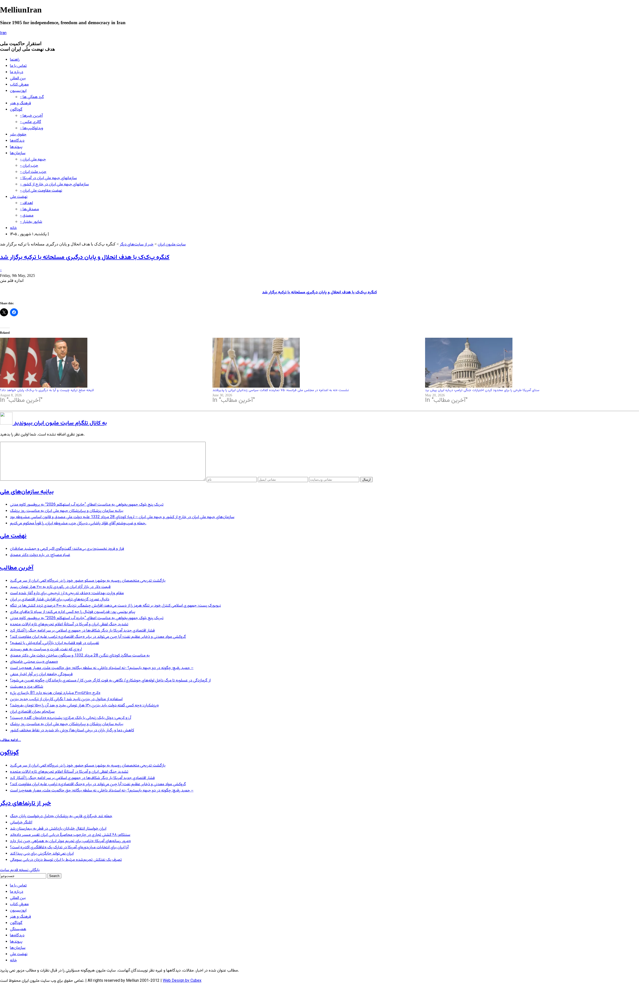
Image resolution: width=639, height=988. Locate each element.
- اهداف (26, 203)
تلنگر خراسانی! (21, 822)
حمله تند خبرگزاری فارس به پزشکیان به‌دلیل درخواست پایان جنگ (61, 816)
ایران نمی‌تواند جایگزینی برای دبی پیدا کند (42, 854)
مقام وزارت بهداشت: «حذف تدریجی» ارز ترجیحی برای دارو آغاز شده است (67, 593)
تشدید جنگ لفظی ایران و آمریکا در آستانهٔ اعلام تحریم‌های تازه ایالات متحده (69, 624)
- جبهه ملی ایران (33, 159)
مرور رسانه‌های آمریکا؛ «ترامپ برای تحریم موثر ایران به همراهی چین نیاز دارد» (70, 841)
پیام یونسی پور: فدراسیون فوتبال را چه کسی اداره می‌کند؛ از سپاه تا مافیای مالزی (72, 612)
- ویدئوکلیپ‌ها (31, 128)
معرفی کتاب (19, 85)
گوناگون (16, 110)
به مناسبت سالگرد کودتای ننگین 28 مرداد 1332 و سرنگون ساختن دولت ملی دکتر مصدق (80, 656)
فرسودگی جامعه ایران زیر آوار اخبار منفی (41, 674)
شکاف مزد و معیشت (26, 687)
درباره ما (16, 72)
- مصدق (26, 216)
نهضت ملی (18, 197)
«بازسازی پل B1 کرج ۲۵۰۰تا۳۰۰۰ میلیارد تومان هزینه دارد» (55, 693)
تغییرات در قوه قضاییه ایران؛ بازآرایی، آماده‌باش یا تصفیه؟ (54, 643)
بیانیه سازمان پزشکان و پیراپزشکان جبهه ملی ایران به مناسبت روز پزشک (66, 511)
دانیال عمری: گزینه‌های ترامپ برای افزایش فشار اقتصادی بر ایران (59, 599)
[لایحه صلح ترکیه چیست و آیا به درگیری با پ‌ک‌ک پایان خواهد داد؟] (103, 363)
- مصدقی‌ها (29, 209)
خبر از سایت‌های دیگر (137, 244)
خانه (13, 228)
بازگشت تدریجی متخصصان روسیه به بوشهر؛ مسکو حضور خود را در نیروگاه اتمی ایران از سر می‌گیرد (87, 581)
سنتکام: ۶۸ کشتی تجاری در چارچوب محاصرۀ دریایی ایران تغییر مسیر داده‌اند (70, 835)
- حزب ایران (29, 166)
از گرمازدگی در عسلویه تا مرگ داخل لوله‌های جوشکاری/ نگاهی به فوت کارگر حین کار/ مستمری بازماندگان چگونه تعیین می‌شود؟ (110, 680)
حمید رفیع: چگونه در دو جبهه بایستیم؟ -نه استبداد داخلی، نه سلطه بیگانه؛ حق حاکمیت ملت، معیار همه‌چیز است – (101, 668)
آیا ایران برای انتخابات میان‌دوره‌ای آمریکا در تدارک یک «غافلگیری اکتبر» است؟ (69, 847)
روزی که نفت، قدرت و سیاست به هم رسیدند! (46, 649)
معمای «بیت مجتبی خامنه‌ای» (34, 662)
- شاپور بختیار (31, 222)
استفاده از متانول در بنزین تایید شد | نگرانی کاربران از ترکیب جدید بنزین (66, 699)
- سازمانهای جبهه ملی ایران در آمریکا (48, 178)
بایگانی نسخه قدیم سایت (20, 870)
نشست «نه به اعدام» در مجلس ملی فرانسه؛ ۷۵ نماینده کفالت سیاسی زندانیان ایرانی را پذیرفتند (280, 390)
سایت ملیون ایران (172, 244)
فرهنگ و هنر (20, 103)
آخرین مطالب (16, 568)
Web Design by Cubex (182, 981)
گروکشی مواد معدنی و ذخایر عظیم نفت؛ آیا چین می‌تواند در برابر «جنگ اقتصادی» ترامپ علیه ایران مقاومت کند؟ (98, 637)
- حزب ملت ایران (33, 172)
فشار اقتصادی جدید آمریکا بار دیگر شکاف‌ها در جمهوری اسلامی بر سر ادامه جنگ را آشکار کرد (82, 631)
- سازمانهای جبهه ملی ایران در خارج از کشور (54, 184)
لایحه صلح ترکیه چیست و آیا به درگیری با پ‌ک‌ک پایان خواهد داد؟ (47, 390)
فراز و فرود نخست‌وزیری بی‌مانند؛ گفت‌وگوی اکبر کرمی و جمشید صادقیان (67, 549)
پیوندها (16, 147)
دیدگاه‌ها (17, 141)
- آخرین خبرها (31, 116)
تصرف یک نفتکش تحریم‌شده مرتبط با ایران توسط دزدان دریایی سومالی (66, 860)
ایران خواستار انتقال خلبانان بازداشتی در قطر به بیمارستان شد (58, 829)
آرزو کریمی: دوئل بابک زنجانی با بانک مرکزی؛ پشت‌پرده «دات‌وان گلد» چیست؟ (70, 718)
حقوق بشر (18, 134)
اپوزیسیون (18, 91)
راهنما (15, 60)
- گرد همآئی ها (32, 97)
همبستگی (18, 929)
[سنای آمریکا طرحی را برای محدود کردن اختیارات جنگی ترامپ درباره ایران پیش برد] (529, 363)
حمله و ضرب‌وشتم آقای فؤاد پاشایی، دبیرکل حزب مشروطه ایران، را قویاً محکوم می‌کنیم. (78, 523)
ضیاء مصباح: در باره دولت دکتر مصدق (40, 555)
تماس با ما (18, 66)
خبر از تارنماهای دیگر (25, 803)
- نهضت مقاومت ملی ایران (41, 191)
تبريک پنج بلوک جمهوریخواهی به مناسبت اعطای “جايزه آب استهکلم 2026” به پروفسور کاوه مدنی (86, 505)
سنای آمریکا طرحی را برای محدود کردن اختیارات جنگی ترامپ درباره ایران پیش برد (482, 390)
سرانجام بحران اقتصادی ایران (32, 712)
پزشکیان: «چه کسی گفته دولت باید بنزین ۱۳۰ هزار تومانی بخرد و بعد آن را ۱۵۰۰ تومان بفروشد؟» (84, 705)
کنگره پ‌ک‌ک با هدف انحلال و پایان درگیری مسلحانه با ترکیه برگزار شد (84, 257)
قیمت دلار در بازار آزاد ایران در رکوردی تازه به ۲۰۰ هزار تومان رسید (60, 587)
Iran (3, 33)
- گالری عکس (30, 122)
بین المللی (18, 78)
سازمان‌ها (17, 153)
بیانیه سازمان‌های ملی (27, 492)
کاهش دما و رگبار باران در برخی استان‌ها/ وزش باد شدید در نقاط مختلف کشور (72, 730)
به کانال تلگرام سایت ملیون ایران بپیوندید (59, 423)
